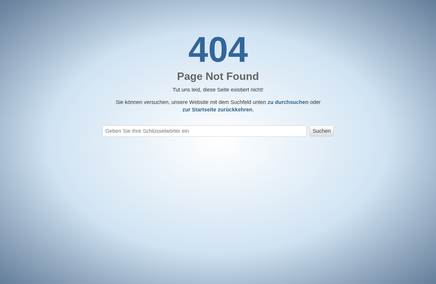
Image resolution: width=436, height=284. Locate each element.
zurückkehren (217, 110)
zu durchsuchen (288, 102)
